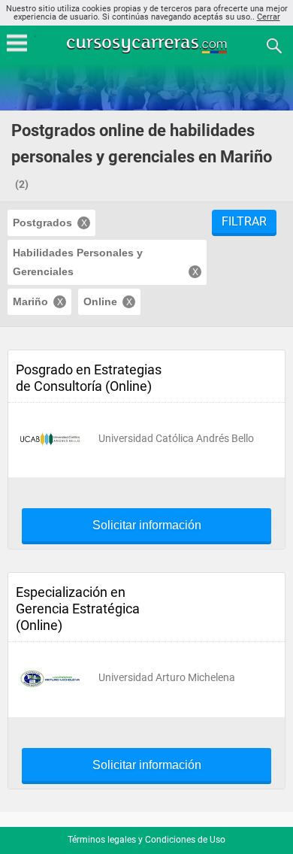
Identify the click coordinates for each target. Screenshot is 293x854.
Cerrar (268, 17)
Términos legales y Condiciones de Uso (146, 839)
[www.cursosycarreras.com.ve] (148, 44)
